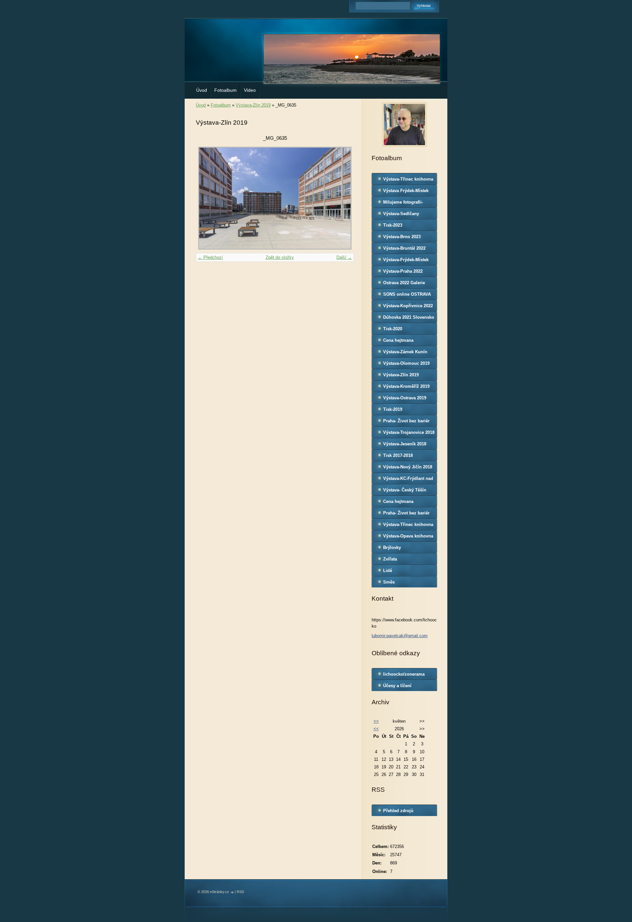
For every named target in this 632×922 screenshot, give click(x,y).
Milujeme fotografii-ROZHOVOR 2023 (403, 204)
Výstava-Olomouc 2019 (406, 363)
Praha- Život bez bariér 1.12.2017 (406, 514)
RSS (240, 892)
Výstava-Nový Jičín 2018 (407, 466)
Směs (389, 582)
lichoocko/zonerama (404, 674)
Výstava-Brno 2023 (402, 236)
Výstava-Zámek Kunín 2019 (405, 353)
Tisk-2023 (392, 225)
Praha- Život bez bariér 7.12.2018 (406, 422)
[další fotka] (343, 198)
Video (250, 90)
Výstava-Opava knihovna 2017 (408, 537)
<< (376, 721)
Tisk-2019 (392, 409)
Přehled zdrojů (398, 810)
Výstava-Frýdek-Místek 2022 (406, 261)
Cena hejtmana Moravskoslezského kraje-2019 (403, 342)
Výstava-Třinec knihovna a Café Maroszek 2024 (408, 181)
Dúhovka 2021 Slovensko (408, 317)
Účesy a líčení (397, 685)
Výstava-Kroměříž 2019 (406, 386)
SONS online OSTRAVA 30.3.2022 (407, 296)
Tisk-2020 (392, 328)
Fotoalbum (225, 90)
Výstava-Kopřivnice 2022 (408, 305)
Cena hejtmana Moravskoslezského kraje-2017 (403, 503)
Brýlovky (392, 547)
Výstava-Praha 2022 (403, 271)
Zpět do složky (280, 257)
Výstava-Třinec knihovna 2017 (408, 526)
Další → (344, 257)
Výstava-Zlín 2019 (253, 105)
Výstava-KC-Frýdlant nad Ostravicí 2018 (408, 480)
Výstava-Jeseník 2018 (404, 443)
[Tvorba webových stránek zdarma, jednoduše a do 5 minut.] (232, 892)
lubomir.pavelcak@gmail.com (400, 635)
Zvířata (390, 559)
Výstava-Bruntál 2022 (404, 248)
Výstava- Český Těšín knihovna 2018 (404, 491)
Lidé (387, 570)
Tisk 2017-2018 (398, 455)
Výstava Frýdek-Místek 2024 (406, 192)
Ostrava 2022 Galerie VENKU (404, 284)
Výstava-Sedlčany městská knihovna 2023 (407, 215)
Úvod (201, 90)
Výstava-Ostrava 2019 (404, 397)
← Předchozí (210, 257)
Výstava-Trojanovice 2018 (408, 432)
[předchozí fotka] (206, 198)
